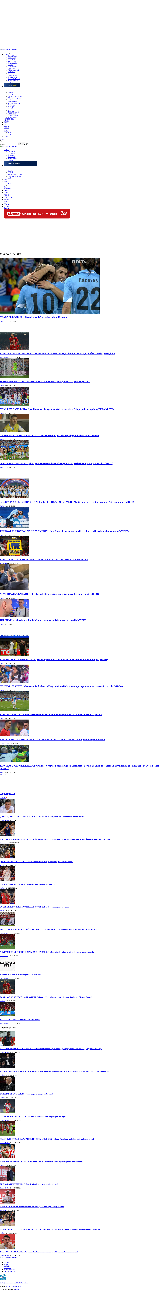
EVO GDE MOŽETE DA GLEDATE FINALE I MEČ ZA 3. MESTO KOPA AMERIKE (44, 559)
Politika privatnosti (9, 1269)
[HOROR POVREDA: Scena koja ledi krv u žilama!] (7, 971)
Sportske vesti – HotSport (13, 1286)
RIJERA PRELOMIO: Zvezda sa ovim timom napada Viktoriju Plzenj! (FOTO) (32, 1207)
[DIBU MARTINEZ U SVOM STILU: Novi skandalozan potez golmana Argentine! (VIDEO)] (14, 377)
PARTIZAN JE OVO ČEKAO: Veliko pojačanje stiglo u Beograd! (26, 1094)
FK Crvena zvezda (13, 70)
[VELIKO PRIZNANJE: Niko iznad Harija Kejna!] (7, 1016)
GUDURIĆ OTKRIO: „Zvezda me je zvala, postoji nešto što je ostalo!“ (28, 884)
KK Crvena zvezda (14, 103)
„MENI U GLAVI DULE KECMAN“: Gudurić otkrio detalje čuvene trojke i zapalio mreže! (36, 862)
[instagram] (1, 221)
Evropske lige (12, 58)
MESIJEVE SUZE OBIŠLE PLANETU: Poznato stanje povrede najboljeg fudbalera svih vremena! (49, 435)
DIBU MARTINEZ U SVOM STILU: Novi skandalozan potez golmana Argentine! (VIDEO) (45, 381)
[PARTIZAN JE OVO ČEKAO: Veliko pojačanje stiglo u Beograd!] (7, 1090)
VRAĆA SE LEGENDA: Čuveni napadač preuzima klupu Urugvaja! (34, 317)
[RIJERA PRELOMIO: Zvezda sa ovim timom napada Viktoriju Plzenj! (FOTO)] (7, 1203)
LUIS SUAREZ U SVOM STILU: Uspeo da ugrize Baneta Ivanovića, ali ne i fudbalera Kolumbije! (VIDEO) (54, 659)
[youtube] (6, 221)
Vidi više (3, 798)
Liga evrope (11, 68)
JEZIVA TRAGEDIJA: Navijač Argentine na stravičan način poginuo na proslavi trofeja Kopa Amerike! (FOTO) (56, 463)
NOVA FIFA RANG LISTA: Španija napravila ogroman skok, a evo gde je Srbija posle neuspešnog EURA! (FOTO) (57, 409)
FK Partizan (11, 72)
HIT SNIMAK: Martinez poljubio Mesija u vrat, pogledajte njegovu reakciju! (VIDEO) (43, 620)
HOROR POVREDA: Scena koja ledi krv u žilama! (20, 975)
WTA (9, 134)
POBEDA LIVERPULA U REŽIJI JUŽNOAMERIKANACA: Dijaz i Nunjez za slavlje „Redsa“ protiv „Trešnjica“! (57, 353)
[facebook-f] (3, 221)
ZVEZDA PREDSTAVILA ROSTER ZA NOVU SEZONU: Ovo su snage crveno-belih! (35, 907)
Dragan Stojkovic (13, 75)
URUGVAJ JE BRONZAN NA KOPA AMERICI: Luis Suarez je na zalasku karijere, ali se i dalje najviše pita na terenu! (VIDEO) (65, 531)
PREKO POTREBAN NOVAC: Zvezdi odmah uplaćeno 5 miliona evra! (29, 1184)
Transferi (10, 65)
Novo (2, 139)
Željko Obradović (13, 112)
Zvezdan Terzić (12, 77)
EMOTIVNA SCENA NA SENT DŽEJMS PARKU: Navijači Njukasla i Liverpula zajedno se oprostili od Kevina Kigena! (48, 929)
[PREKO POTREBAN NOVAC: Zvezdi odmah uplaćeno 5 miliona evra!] (7, 1180)
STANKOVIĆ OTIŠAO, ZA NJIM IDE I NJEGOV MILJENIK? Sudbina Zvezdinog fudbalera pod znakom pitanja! (47, 1139)
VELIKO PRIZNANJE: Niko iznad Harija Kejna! (20, 1020)
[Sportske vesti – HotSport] (8, 49)
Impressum (7, 1268)
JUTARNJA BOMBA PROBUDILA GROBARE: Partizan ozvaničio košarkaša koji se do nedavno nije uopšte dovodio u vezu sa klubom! (55, 1071)
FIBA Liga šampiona (14, 98)
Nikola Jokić (12, 114)
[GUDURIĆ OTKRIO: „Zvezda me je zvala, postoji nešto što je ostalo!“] (7, 880)
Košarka (3, 865)
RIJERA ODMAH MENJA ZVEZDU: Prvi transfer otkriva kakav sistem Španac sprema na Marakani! (41, 1162)
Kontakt (6, 1264)
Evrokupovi (11, 59)
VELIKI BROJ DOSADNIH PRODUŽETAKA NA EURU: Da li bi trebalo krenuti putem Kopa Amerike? (52, 739)
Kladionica (3, 563)
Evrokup (10, 94)
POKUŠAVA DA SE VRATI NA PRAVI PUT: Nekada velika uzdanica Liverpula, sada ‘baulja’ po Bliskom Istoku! (46, 997)
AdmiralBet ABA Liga (15, 96)
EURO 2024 (4, 743)
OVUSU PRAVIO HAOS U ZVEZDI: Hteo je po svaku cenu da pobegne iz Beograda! (34, 1116)
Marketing (7, 1266)
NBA (9, 100)
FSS (9, 73)
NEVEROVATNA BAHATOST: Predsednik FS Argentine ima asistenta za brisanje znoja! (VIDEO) (49, 594)
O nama (6, 1262)
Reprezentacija (12, 63)
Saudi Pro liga (12, 61)
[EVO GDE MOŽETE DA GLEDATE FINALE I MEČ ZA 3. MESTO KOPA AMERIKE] (14, 555)
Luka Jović (11, 82)
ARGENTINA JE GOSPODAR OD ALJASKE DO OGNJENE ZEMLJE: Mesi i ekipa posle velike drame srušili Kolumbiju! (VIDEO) (67, 502)
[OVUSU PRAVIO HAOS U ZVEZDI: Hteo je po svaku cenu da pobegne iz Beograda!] (7, 1113)
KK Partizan (11, 105)
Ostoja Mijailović (13, 115)
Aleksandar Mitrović (14, 79)
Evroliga (10, 92)
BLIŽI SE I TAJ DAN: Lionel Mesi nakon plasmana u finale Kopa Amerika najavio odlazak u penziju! (51, 714)
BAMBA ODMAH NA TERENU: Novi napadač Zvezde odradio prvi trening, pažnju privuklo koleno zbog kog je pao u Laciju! (51, 1049)
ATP (9, 132)
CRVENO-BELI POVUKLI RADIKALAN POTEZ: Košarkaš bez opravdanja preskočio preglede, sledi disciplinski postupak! (50, 1229)
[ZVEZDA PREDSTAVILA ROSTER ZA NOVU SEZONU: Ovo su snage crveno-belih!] (7, 903)
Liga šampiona (12, 66)
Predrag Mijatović (13, 80)
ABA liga (11, 107)
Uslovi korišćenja (9, 1271)
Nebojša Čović (12, 117)
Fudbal (2, 321)
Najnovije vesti (7, 793)
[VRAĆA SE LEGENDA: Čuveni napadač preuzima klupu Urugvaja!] (50, 313)
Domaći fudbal (12, 56)
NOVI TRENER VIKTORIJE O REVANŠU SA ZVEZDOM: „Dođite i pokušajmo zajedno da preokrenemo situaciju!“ (47, 952)
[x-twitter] (5, 221)
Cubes (17, 1289)
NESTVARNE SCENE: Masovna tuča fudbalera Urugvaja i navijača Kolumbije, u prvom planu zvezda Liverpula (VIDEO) (61, 686)
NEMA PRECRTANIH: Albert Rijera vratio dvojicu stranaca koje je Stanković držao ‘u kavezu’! (39, 1252)
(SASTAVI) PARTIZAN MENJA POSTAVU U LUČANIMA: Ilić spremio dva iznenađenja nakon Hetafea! (42, 817)
